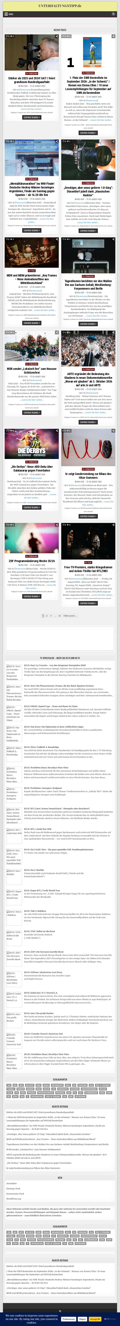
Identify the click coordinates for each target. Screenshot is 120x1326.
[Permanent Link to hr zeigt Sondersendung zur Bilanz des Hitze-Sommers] (88, 447)
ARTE (21, 1085)
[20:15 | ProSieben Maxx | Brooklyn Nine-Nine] (14, 782)
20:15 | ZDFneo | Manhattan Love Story (43, 972)
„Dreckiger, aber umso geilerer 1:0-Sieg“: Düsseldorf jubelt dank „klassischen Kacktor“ (88, 191)
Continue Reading (32, 118)
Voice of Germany (53, 1096)
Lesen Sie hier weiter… (32, 109)
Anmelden (11, 1183)
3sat (9, 1085)
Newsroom (25, 90)
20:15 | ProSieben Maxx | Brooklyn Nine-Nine (46, 767)
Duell (68, 1085)
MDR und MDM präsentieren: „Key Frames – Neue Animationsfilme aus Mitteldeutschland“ (32, 279)
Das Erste (30, 1085)
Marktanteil (63, 1089)
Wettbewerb (80, 1096)
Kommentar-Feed (15, 1194)
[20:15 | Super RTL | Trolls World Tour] (14, 904)
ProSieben (60, 1092)
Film (33, 270)
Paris (23, 1092)
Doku (38, 1085)
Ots (16, 1092)
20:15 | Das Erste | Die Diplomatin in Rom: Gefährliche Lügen (54, 727)
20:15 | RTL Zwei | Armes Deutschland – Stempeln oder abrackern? (57, 808)
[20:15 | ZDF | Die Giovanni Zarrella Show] (14, 966)
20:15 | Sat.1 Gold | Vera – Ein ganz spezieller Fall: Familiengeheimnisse (58, 849)
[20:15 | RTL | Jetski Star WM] (14, 843)
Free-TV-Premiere (103, 1085)
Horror (20, 1089)
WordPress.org (13, 1199)
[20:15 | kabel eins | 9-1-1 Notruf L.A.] (14, 1007)
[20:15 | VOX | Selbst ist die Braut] (14, 945)
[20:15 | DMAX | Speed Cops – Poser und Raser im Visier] (14, 720)
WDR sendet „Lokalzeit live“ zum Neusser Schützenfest (32, 370)
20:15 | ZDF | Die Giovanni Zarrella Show (44, 952)
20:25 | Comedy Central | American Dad (43, 1034)
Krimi (38, 1089)
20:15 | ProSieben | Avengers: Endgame (43, 788)
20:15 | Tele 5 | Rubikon (35, 911)
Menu (11, 14)
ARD (15, 1085)
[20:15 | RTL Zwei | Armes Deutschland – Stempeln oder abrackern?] (14, 822)
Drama (46, 1085)
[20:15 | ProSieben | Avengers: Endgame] (14, 802)
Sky (8, 1096)
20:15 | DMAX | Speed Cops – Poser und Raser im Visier (51, 706)
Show (109, 1092)
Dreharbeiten (57, 1085)
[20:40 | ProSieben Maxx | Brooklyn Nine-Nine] (14, 1068)
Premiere (31, 1092)
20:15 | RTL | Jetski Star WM (37, 829)
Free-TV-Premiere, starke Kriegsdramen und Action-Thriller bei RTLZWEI (88, 569)
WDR (71, 1096)
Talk (22, 1096)
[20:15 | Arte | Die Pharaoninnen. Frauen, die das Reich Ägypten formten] (14, 700)
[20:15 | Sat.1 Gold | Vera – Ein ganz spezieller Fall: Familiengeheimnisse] (14, 863)
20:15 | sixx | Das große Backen (39, 1013)
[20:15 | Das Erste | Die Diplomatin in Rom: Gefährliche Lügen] (14, 741)
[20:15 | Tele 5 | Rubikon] (14, 925)
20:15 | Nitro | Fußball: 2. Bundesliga (41, 747)
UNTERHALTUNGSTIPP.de (60, 5)
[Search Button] (113, 14)
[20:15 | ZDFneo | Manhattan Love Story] (14, 986)
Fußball (11, 1089)
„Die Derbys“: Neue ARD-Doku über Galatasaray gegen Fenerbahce (32, 468)
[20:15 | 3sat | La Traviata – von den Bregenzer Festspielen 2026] (14, 679)
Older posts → (70, 616)
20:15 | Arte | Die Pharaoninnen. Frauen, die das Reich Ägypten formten (59, 686)
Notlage (103, 1089)
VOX (64, 1096)
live (53, 1089)
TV (27, 1096)
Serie (102, 1092)
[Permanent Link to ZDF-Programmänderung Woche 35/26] (32, 538)
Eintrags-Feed (13, 1188)
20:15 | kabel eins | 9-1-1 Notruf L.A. (41, 993)
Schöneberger (91, 1092)
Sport (15, 1096)
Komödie (30, 1089)
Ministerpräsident (89, 1089)
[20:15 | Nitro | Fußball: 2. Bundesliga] (14, 761)
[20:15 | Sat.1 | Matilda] (14, 884)
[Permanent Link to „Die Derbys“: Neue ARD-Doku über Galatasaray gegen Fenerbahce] (32, 444)
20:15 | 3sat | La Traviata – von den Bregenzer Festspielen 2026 (55, 665)
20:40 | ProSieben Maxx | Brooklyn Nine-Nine (46, 1054)
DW (74, 1085)
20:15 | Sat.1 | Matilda (34, 870)
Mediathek (75, 1089)
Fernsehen (33, 73)
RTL (74, 1092)
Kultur (46, 1089)
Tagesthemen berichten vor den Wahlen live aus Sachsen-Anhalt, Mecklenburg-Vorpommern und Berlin (88, 284)
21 (60, 616)
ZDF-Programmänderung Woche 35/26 (32, 561)
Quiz (69, 1092)
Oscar (9, 1092)
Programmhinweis (45, 1092)
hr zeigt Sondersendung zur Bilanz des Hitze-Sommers (88, 475)
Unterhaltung (37, 1096)
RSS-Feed (24, 86)
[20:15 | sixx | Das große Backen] (14, 1027)
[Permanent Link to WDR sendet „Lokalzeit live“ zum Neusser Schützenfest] (32, 346)
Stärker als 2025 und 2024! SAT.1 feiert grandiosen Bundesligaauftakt (31, 80)
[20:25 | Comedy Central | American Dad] (14, 1048)
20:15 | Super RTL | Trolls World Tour (42, 890)
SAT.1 (80, 1092)
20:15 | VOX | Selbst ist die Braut (39, 931)
